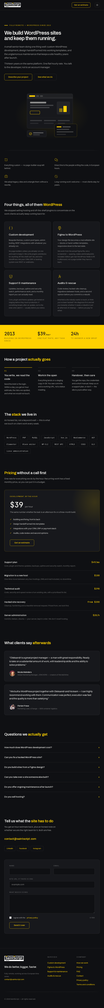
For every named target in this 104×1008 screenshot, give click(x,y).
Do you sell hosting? (52, 797)
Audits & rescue (54, 976)
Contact (80, 976)
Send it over (19, 925)
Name (12, 866)
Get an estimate (81, 5)
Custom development (56, 963)
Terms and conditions (86, 984)
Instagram (37, 848)
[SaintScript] (12, 5)
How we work (82, 963)
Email (56, 866)
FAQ (78, 971)
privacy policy (32, 918)
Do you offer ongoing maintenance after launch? (52, 787)
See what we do (45, 77)
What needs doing (18, 892)
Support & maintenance (57, 971)
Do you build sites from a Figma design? (52, 767)
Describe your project (18, 77)
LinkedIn (10, 848)
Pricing (79, 967)
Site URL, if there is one (21, 879)
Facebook (23, 848)
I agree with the (25, 918)
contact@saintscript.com (20, 838)
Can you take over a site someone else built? (52, 777)
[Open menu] (97, 5)
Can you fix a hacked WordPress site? (52, 757)
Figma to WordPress (56, 967)
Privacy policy (82, 980)
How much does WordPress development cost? (52, 747)
